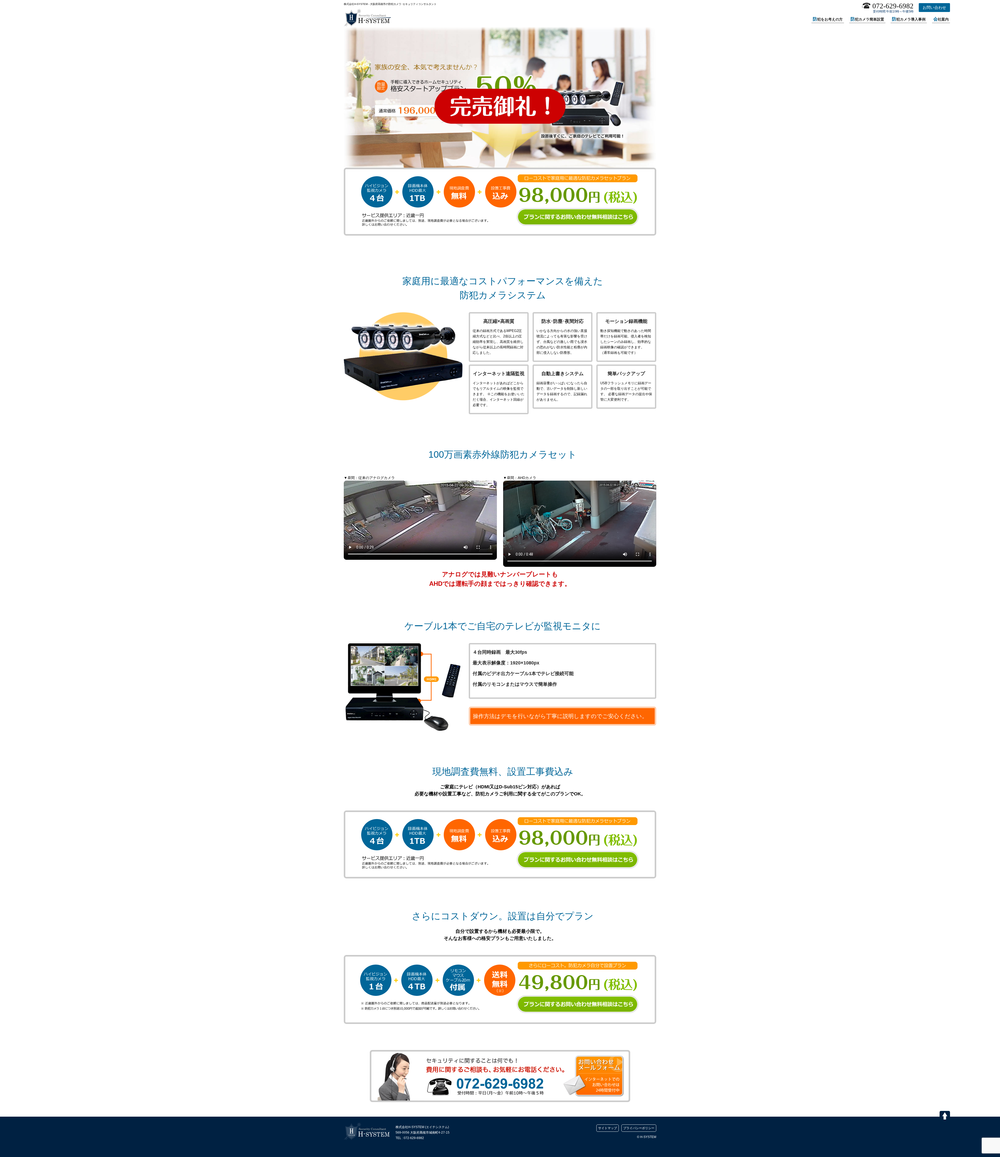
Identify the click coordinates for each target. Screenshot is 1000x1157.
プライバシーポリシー (638, 1128)
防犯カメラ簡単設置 (867, 19)
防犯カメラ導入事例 (909, 19)
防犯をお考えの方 (828, 19)
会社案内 (941, 19)
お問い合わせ (934, 7)
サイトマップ (607, 1128)
